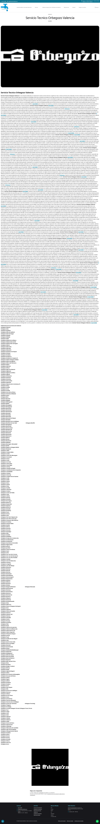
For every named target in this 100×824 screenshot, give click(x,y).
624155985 (35, 104)
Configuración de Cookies (78, 820)
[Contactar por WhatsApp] (97, 821)
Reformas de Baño (37, 815)
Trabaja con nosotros (82, 7)
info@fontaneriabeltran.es (13, 1)
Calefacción (36, 812)
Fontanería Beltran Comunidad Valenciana (24, 7)
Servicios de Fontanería (38, 807)
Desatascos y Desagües (38, 809)
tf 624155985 (58, 269)
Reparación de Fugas (37, 810)
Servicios (36, 7)
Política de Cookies (70, 820)
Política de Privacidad (62, 820)
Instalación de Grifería (38, 813)
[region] (13, 816)
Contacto (73, 7)
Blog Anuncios (66, 7)
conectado (41, 792)
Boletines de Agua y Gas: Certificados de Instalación (51, 7)
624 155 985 (4, 1)
